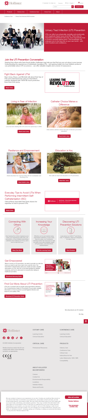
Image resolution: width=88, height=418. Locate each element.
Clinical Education (38, 336)
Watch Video (9, 87)
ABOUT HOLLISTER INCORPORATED (40, 368)
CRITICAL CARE (38, 343)
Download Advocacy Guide (14, 276)
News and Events (38, 387)
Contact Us (79, 6)
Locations (36, 382)
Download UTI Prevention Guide (15, 296)
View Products (71, 250)
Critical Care (47, 12)
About (57, 12)
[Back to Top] (86, 321)
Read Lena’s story (24, 131)
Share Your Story (17, 250)
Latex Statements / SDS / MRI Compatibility (69, 359)
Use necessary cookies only (73, 405)
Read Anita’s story (64, 136)
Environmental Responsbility (41, 379)
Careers (60, 3)
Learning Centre (38, 334)
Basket (81, 3)
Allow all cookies (73, 397)
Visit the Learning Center (44, 250)
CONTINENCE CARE (67, 330)
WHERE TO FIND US (49, 3)
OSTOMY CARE (38, 330)
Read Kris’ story (64, 180)
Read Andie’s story (23, 182)
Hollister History (38, 384)
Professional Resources (40, 347)
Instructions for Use (66, 355)
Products (9, 12)
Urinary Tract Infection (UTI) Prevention (25, 16)
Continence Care (34, 12)
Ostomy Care (20, 12)
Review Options (73, 401)
